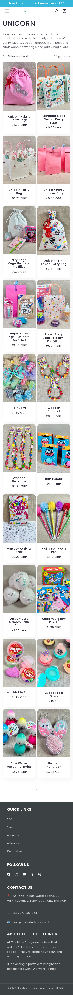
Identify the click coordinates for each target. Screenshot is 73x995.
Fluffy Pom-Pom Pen (54, 550)
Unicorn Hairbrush (53, 765)
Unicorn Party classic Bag (53, 191)
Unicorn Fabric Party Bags (19, 118)
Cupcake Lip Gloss (54, 694)
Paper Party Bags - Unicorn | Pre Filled (19, 337)
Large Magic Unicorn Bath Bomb (19, 622)
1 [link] (26, 789)
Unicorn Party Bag (19, 191)
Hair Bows (19, 408)
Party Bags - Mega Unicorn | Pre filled (19, 263)
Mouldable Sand (19, 692)
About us (13, 835)
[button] (7, 11)
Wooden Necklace (19, 479)
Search (11, 827)
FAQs (10, 819)
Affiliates (13, 843)
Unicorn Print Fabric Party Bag (53, 262)
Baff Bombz (54, 479)
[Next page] (46, 789)
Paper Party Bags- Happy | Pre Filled (54, 338)
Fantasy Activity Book (19, 550)
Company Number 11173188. (50, 988)
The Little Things (26, 988)
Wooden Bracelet (53, 409)
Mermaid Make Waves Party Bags (54, 119)
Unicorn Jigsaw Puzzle (54, 620)
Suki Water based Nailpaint (19, 765)
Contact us (14, 851)
